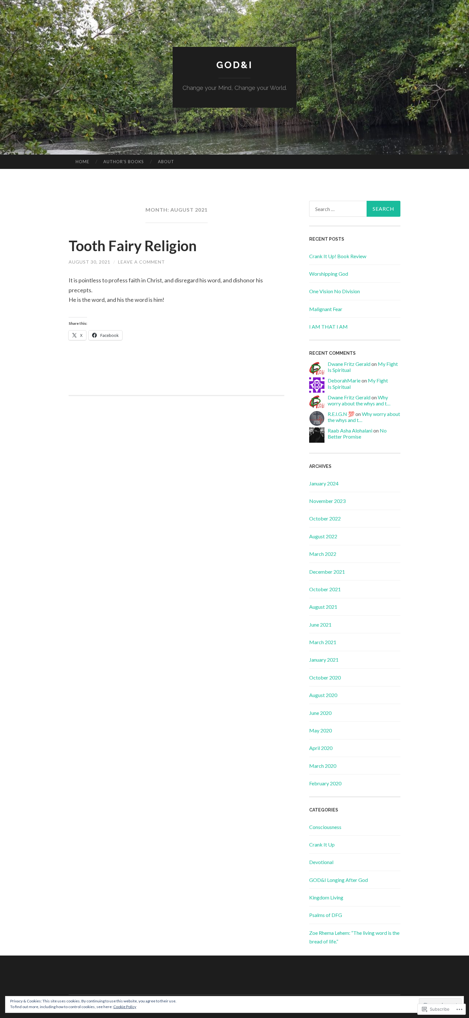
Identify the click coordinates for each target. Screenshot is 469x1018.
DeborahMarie (344, 380)
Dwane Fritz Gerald (349, 364)
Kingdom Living (326, 897)
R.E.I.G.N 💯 (341, 414)
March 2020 (322, 766)
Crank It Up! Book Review (337, 256)
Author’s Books (123, 161)
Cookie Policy (124, 1006)
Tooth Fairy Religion (133, 245)
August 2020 (323, 695)
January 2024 (324, 483)
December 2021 (327, 572)
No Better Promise (357, 433)
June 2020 (320, 713)
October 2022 (325, 518)
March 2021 (322, 642)
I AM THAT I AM (328, 327)
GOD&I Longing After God (338, 880)
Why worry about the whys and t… (359, 400)
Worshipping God (328, 274)
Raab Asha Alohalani (350, 430)
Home (82, 161)
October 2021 (325, 589)
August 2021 (323, 607)
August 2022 (323, 536)
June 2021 (320, 625)
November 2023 (327, 501)
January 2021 (324, 660)
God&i (234, 64)
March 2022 (322, 554)
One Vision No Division (334, 291)
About (166, 161)
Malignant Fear (325, 309)
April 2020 (320, 748)
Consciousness (325, 827)
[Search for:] (354, 209)
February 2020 (325, 783)
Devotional (321, 862)
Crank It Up (322, 844)
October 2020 (325, 677)
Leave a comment (141, 262)
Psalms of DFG (325, 915)
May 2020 (320, 730)
